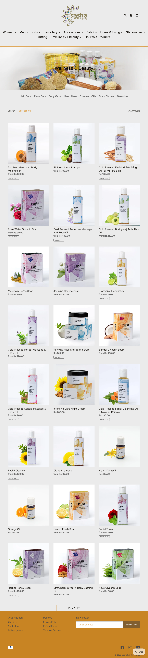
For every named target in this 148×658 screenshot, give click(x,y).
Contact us (13, 626)
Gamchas (122, 96)
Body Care (55, 96)
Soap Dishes (107, 96)
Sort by (11, 111)
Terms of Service (52, 630)
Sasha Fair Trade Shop (131, 655)
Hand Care (70, 96)
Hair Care (25, 96)
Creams (84, 96)
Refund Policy (50, 626)
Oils (93, 96)
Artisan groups (15, 630)
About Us (12, 622)
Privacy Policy (50, 622)
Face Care (40, 96)
